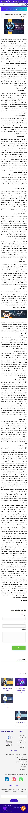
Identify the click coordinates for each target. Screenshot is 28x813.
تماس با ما (3, 811)
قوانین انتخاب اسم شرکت (7, 706)
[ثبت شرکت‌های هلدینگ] (21, 715)
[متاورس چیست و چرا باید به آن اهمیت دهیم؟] (21, 682)
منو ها (15, 4)
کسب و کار (16, 14)
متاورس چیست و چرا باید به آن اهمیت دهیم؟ (20, 690)
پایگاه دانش (9, 811)
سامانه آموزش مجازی (17, 1)
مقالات (20, 14)
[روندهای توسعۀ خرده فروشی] (7, 682)
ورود (9, 1)
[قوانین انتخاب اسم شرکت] (7, 698)
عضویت (3, 1)
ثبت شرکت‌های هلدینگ (21, 722)
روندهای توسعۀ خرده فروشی (7, 689)
